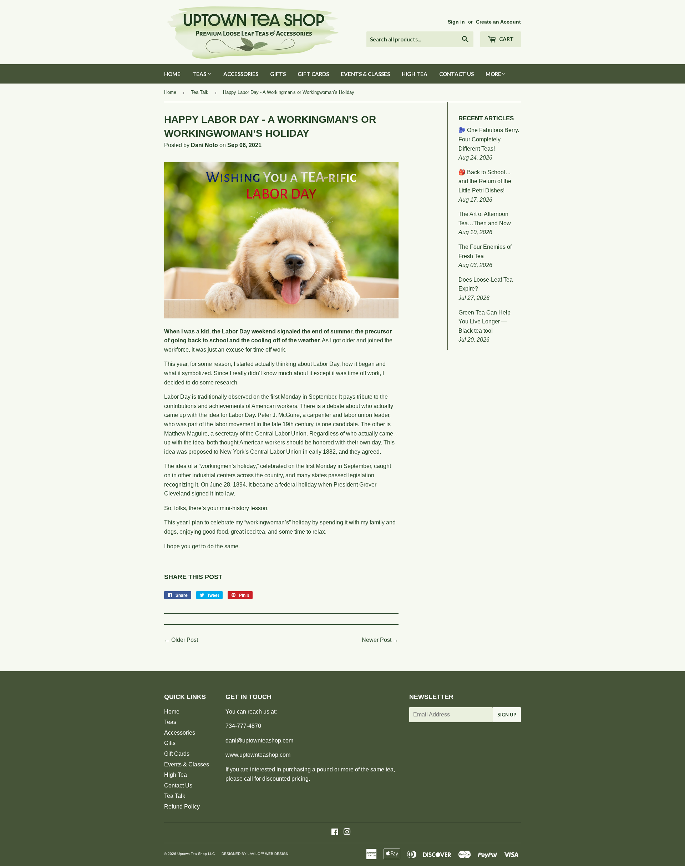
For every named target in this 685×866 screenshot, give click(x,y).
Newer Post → (380, 640)
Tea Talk (199, 92)
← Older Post (181, 640)
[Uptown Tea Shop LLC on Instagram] (347, 833)
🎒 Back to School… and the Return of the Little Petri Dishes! (484, 181)
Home (172, 74)
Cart (506, 39)
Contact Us (456, 74)
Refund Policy (182, 807)
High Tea (414, 74)
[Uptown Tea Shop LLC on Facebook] (335, 833)
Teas (199, 74)
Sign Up (506, 715)
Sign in (456, 22)
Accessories (240, 74)
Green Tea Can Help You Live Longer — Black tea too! (484, 321)
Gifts (278, 74)
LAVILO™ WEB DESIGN (268, 854)
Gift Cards (313, 74)
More (493, 74)
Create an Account (498, 22)
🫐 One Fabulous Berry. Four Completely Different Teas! (488, 139)
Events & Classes (365, 74)
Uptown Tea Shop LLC (196, 854)
